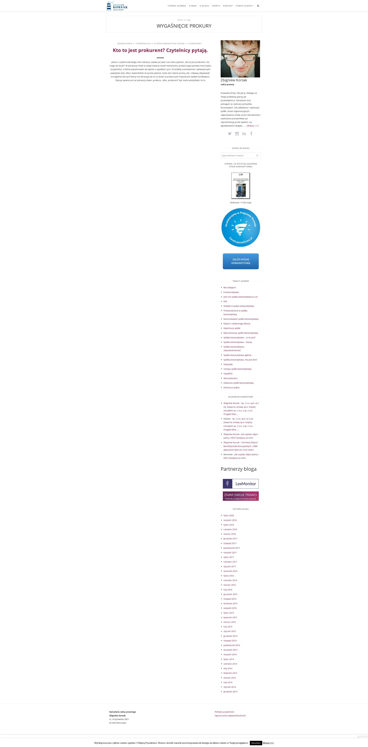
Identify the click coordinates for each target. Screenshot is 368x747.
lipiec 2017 (229, 557)
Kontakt (228, 6)
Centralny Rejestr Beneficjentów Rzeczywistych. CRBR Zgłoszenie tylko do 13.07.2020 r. (241, 446)
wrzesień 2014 (230, 649)
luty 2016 (228, 589)
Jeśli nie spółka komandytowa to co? (241, 296)
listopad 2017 (230, 543)
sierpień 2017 (230, 552)
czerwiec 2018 (230, 529)
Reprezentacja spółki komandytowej (241, 333)
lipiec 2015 (229, 612)
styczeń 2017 (230, 566)
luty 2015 (228, 626)
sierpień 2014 (230, 654)
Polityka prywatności (224, 711)
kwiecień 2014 (230, 673)
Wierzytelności (230, 378)
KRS (225, 301)
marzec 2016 (230, 585)
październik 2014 (232, 645)
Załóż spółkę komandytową (240, 261)
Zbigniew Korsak (124, 43)
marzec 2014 (230, 677)
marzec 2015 (230, 622)
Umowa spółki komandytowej (237, 369)
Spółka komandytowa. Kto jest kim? (240, 359)
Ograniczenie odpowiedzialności (230, 715)
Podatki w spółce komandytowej (239, 306)
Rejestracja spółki (232, 328)
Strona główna (177, 6)
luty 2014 (228, 682)
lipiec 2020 (229, 515)
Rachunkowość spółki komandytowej (241, 319)
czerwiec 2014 (230, 663)
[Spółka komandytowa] (121, 6)
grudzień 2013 (230, 691)
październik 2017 (232, 548)
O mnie (193, 6)
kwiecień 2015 (230, 617)
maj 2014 (228, 668)
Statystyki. (228, 364)
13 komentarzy (194, 43)
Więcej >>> (268, 743)
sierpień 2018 (230, 520)
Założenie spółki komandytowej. (239, 382)
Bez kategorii (230, 287)
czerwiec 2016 (230, 580)
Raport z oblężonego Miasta (237, 323)
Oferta (216, 6)
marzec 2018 (230, 534)
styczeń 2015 (230, 631)
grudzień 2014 (230, 636)
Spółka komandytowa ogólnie (170, 43)
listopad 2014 (230, 640)
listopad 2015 (230, 598)
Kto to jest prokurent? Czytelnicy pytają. (160, 50)
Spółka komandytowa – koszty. (238, 342)
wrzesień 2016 (230, 571)
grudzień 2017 (230, 538)
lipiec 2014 (229, 659)
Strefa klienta (244, 6)
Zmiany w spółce (231, 387)
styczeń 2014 (230, 687)
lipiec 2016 (229, 575)
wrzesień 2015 (230, 603)
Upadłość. (228, 373)
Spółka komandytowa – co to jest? (239, 337)
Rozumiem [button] (256, 743)
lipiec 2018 (229, 524)
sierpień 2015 (230, 608)
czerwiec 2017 (230, 561)
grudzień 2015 (230, 594)
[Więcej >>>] (253, 125)
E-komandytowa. (231, 292)
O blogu (204, 6)
